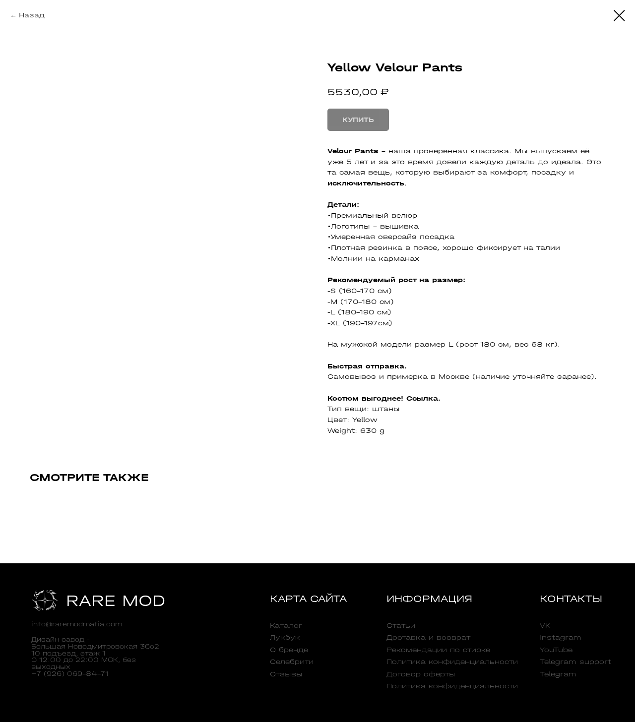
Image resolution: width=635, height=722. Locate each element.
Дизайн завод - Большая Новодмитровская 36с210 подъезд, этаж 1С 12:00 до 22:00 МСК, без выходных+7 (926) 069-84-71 (95, 656)
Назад (32, 15)
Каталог (286, 625)
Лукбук (285, 637)
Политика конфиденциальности (452, 661)
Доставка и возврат (428, 637)
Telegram (558, 674)
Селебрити (292, 661)
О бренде (289, 650)
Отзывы (286, 674)
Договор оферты (420, 674)
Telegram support (575, 661)
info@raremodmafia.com (76, 624)
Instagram (560, 637)
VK (545, 625)
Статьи (400, 625)
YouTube (556, 650)
